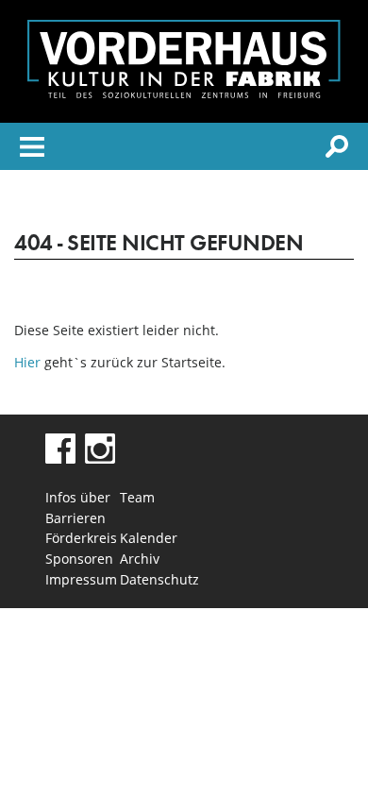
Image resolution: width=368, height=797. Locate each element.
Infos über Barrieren (77, 507)
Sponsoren (79, 559)
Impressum (81, 579)
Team (137, 497)
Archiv (139, 559)
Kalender (148, 538)
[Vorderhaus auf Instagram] (100, 458)
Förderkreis (81, 538)
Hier (27, 362)
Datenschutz (157, 579)
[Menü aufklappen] (32, 149)
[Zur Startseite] (184, 93)
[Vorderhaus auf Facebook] (60, 458)
